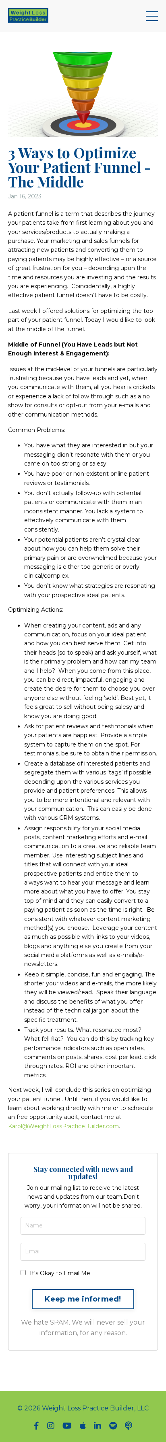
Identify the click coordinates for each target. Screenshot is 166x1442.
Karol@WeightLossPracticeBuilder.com (63, 1126)
